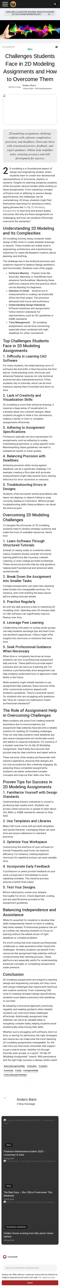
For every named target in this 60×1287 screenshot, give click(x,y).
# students (43, 1066)
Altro (30, 49)
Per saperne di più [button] (46, 1277)
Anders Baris (29, 85)
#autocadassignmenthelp (14, 1066)
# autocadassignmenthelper (15, 1075)
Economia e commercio (16, 1227)
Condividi (9, 47)
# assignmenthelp (30, 1070)
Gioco (9, 1145)
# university (8, 1070)
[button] (55, 4)
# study (18, 1070)
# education (32, 1066)
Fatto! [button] (30, 1283)
